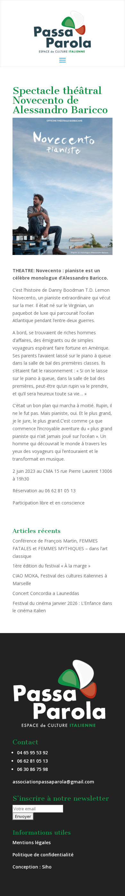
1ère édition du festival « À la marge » (51, 566)
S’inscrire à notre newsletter (61, 798)
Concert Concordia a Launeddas (46, 593)
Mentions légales (32, 842)
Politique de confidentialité (43, 855)
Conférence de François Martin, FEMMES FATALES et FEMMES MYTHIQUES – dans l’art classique (60, 548)
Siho (47, 867)
